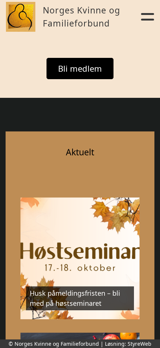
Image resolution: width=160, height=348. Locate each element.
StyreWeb (139, 343)
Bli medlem (80, 68)
